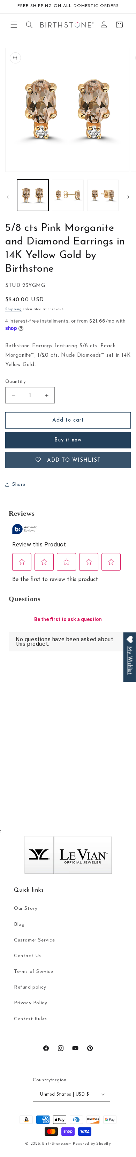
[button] (14, 24)
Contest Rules (30, 1019)
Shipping (13, 309)
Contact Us (27, 956)
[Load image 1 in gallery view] (32, 195)
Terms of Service (33, 971)
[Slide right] (128, 197)
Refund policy (30, 987)
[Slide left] (7, 197)
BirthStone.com (57, 1144)
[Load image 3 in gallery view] (103, 195)
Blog (19, 924)
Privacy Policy (30, 1003)
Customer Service (34, 940)
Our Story (25, 908)
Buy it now (68, 440)
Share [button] (18, 484)
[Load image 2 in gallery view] (67, 195)
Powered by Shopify (92, 1144)
